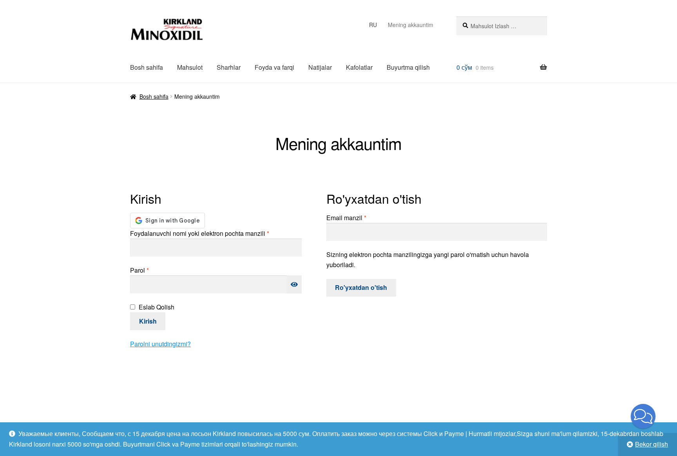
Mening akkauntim (410, 25)
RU (373, 25)
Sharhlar (229, 67)
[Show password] (294, 284)
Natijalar (320, 67)
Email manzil (358, 217)
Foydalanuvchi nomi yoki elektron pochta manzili (211, 233)
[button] (643, 416)
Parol (151, 270)
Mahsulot (190, 67)
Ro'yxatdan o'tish (361, 287)
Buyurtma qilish (408, 67)
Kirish (148, 321)
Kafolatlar (359, 67)
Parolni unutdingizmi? (160, 343)
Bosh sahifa (146, 67)
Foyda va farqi (274, 67)
